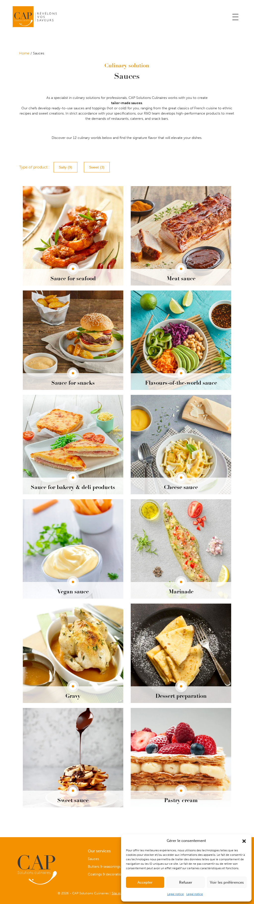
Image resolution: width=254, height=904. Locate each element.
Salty (65, 167)
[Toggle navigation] (235, 17)
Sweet (96, 167)
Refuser (185, 882)
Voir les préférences (227, 882)
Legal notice (175, 894)
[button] (244, 840)
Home (24, 53)
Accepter (145, 882)
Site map (118, 893)
